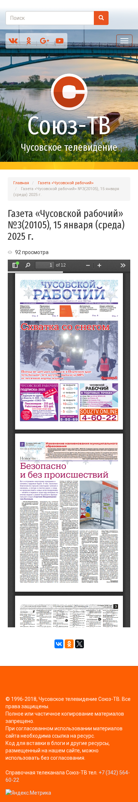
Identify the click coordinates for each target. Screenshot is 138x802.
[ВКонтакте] (58, 643)
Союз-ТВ (69, 125)
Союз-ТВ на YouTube (60, 41)
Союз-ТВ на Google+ (44, 41)
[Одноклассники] (69, 643)
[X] (79, 643)
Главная (21, 183)
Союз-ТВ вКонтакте (13, 41)
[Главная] (69, 92)
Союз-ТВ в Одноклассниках (29, 41)
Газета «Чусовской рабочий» (65, 183)
